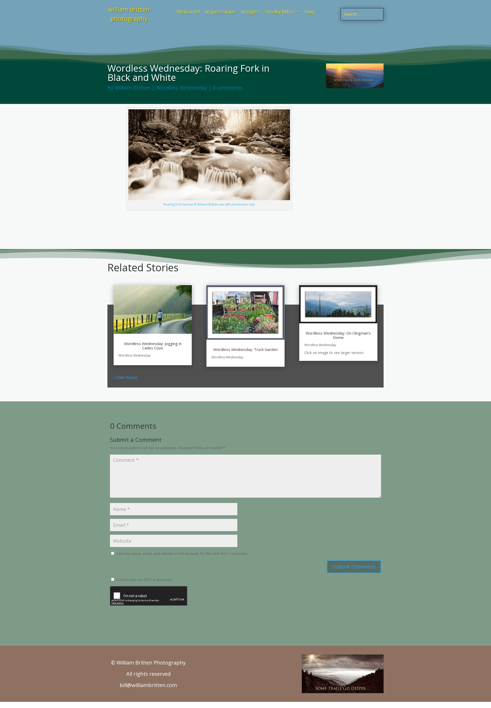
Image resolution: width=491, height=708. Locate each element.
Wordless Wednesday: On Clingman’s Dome (338, 335)
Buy (309, 12)
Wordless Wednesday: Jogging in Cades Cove (153, 345)
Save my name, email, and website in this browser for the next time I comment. (182, 553)
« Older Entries (126, 377)
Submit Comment (353, 566)
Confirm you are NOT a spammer (143, 579)
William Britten (132, 87)
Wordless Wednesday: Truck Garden (245, 349)
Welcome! (188, 12)
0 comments (228, 87)
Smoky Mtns (279, 12)
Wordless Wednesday (181, 87)
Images (250, 12)
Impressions (220, 12)
